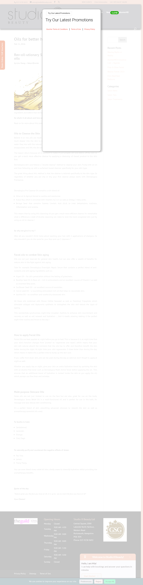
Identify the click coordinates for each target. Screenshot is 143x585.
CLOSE (115, 12)
